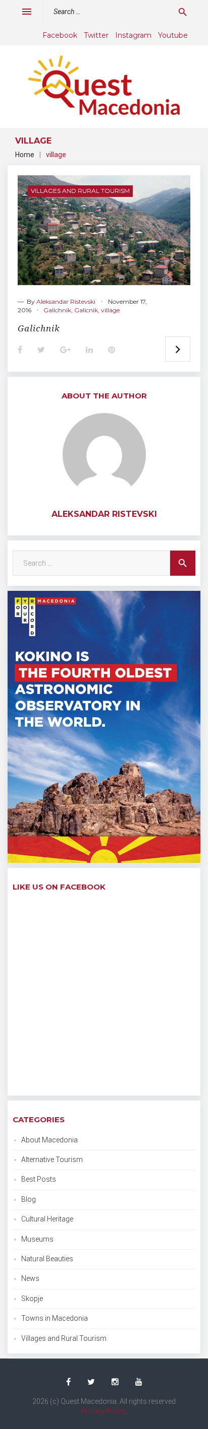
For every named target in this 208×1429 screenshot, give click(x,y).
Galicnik (86, 310)
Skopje (32, 1299)
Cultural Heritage (47, 1219)
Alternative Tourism (52, 1159)
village (110, 310)
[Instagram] (115, 1382)
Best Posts (38, 1179)
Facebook (59, 35)
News (30, 1278)
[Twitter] (91, 1382)
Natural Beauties (47, 1259)
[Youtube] (138, 1382)
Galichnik (57, 310)
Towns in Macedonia (54, 1318)
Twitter (96, 35)
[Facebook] (68, 1382)
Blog (28, 1199)
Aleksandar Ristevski (65, 301)
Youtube (173, 35)
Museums (37, 1239)
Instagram (133, 35)
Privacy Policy (103, 1411)
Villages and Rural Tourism (80, 190)
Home (24, 155)
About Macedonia (49, 1140)
